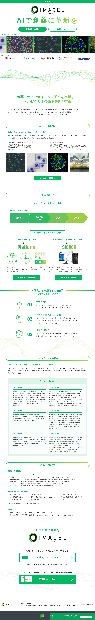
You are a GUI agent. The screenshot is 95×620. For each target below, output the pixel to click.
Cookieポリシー (69, 616)
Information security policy (46, 605)
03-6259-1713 (44, 564)
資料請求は (47, 579)
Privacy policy (61, 605)
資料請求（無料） (32, 29)
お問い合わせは (47, 557)
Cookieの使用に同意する (86, 616)
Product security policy (28, 605)
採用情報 (29, 603)
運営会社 (23, 603)
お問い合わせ (62, 29)
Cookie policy (71, 605)
